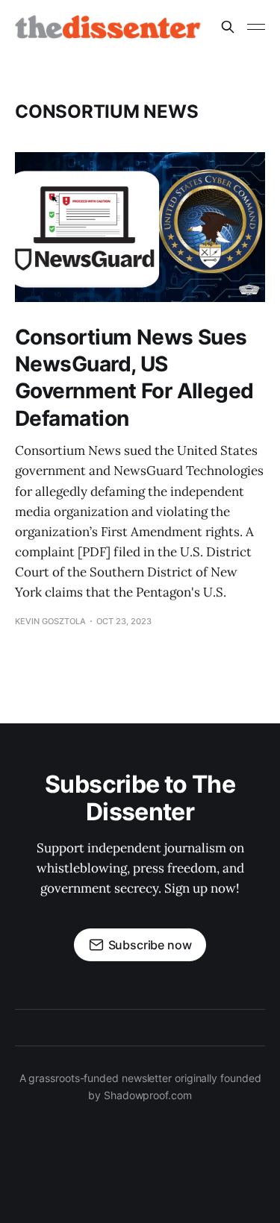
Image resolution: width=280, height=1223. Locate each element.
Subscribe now (150, 944)
